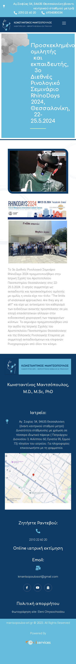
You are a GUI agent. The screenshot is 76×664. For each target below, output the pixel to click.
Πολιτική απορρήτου (38, 604)
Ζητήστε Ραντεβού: (38, 523)
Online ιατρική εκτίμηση (38, 548)
